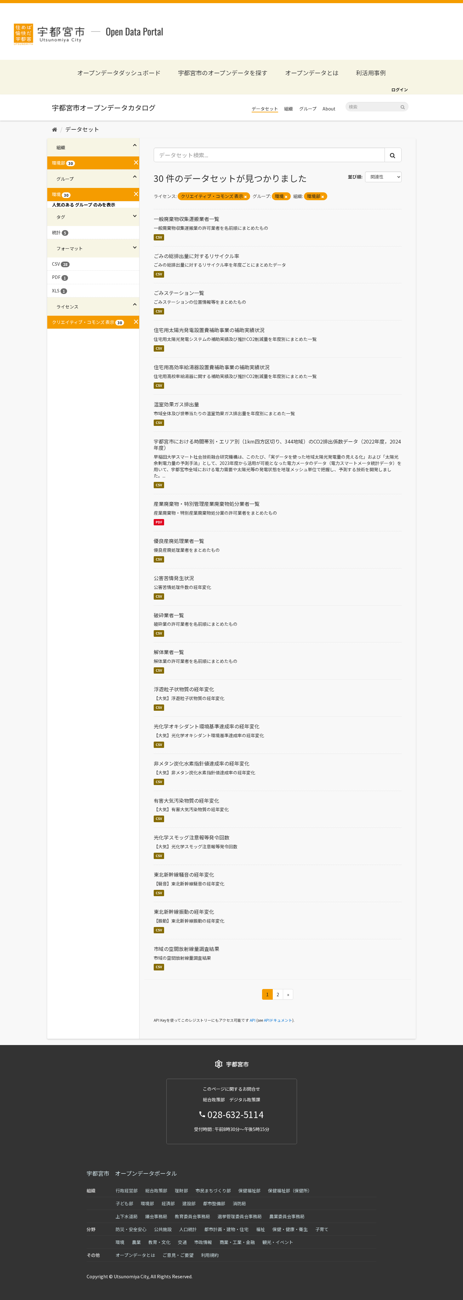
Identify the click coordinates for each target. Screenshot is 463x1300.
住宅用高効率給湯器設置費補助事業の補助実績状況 (212, 367)
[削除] (245, 196)
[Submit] (402, 106)
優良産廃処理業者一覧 (179, 541)
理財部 (181, 1190)
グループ (308, 108)
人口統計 (188, 1229)
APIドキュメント (278, 1020)
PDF (159, 522)
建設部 (189, 1203)
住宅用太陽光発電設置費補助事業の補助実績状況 (209, 330)
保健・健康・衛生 (290, 1229)
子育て (322, 1229)
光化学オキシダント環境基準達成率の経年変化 (207, 726)
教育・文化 (159, 1242)
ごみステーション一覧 (179, 293)
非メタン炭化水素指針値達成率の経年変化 (201, 763)
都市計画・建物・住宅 (226, 1229)
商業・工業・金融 (237, 1242)
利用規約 (210, 1255)
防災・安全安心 (131, 1229)
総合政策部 (156, 1190)
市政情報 (203, 1242)
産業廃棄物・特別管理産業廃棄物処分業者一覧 (207, 503)
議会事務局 (156, 1216)
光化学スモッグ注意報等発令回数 (191, 837)
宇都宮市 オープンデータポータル (132, 1173)
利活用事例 (371, 72)
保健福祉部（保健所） (290, 1190)
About (329, 108)
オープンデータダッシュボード (119, 72)
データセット (265, 108)
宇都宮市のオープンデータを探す (222, 72)
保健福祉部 (249, 1190)
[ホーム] (54, 129)
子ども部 (124, 1203)
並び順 (354, 176)
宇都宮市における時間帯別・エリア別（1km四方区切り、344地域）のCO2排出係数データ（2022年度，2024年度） (277, 445)
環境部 (147, 1203)
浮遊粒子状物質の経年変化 (184, 689)
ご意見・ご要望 (178, 1255)
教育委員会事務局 (192, 1216)
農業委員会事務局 (287, 1216)
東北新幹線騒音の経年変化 (184, 874)
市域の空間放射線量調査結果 (186, 948)
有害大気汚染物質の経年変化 (186, 800)
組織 (288, 108)
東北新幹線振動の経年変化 (184, 911)
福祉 (260, 1229)
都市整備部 (214, 1203)
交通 (182, 1242)
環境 (120, 1242)
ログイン (400, 90)
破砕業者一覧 (169, 615)
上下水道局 (127, 1216)
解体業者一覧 (169, 652)
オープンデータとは (312, 72)
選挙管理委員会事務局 (240, 1216)
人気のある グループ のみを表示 (83, 204)
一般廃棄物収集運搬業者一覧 (186, 219)
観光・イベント (277, 1242)
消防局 (239, 1203)
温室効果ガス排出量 (176, 404)
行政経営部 (127, 1190)
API (252, 1020)
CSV (159, 237)
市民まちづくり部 (213, 1190)
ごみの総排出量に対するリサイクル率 (196, 256)
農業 (136, 1242)
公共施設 (163, 1229)
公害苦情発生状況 (174, 578)
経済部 (168, 1203)
